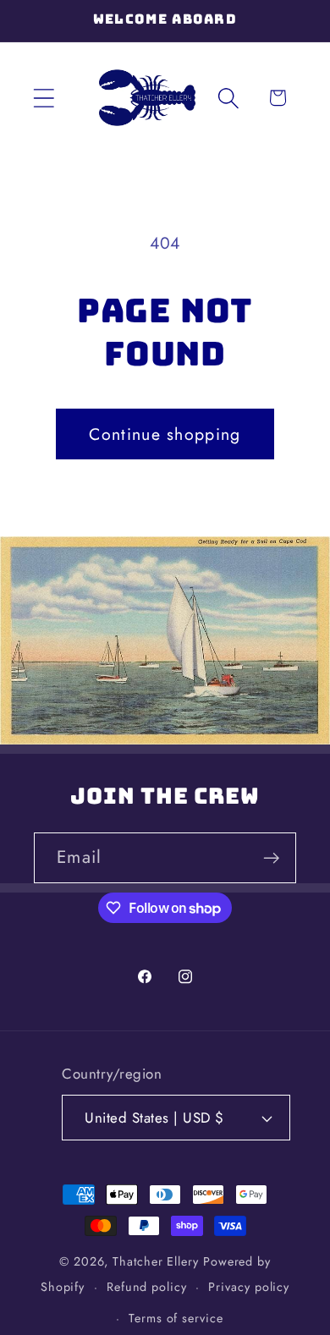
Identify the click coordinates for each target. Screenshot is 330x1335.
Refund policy (147, 1286)
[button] (43, 98)
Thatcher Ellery (156, 1261)
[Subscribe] (271, 858)
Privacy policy (248, 1286)
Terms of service (176, 1318)
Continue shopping (164, 434)
